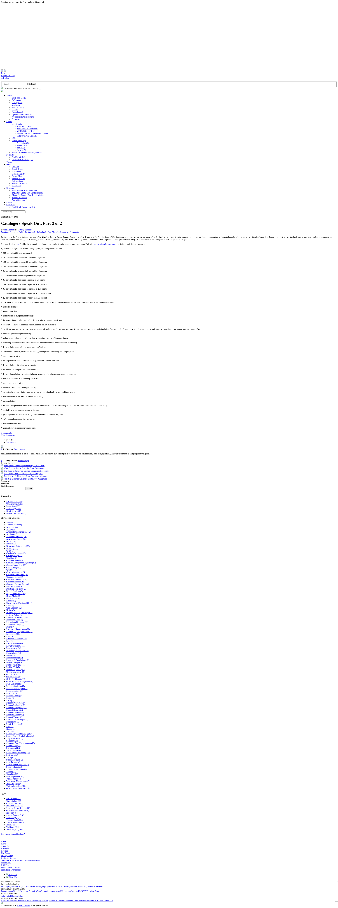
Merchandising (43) (14, 658)
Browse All (21, 150)
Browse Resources (19, 197)
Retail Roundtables (9, 901)
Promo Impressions (86, 886)
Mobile (15, 110)
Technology (17, 119)
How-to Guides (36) (14, 806)
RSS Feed (5, 865)
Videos (9, 162)
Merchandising (18, 107)
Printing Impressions (9, 886)
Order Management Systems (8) (19, 681)
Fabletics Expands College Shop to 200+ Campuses (25, 479)
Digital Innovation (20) (15, 593)
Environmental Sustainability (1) (19, 603)
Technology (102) (13, 508)
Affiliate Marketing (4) (15, 525)
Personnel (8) (11, 693)
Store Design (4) (13, 762)
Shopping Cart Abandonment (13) (20, 743)
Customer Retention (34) (16, 579)
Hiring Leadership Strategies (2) (19, 612)
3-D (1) (9, 522)
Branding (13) (12, 548)
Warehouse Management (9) (18, 781)
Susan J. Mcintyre (19, 183)
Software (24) (12, 755)
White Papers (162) (14, 829)
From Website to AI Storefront (24, 190)
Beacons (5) (11, 544)
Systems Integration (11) (16, 769)
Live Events (17, 124)
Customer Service (8, 858)
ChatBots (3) (11, 558)
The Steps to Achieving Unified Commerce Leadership (27, 471)
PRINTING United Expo (88, 891)
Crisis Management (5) (15, 572)
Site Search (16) (13, 748)
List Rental (5, 853)
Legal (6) (10, 636)
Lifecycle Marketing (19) (16, 639)
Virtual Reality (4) (13, 779)
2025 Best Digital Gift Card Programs (27, 193)
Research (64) (12, 813)
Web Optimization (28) (15, 786)
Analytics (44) (12, 527)
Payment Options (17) (15, 686)
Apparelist (98, 886)
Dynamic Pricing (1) (14, 598)
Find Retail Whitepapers (11, 870)
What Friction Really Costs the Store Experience (24, 468)
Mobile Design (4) (14, 662)
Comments (74, 232)
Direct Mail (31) (13, 596)
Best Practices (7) (13, 798)
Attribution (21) (12, 534)
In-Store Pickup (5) (14, 615)
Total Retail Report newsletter (24, 207)
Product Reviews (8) (15, 712)
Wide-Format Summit (45, 891)
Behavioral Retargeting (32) (18, 546)
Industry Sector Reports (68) (18, 808)
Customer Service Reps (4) (17, 584)
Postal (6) (10, 698)
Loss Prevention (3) (14, 643)
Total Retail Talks (19, 157)
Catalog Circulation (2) (15, 553)
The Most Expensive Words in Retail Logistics (23, 473)
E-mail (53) (11, 601)
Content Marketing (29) (16, 565)
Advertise (5, 78)
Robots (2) (10, 729)
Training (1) (11, 772)
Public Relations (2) (14, 724)
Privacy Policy (7, 855)
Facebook (12, 874)
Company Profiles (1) (15, 803)
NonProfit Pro (17, 896)
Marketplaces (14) (13, 653)
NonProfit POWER (90, 901)
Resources (10, 188)
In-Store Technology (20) (16, 617)
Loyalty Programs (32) (15, 646)
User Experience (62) (15, 776)
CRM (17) (10, 551)
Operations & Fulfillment (22, 114)
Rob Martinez (17, 181)
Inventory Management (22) (18, 629)
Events (9, 121)
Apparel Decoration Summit (66, 891)
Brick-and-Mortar (19, 98)
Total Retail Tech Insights (22, 159)
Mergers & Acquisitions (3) (17, 660)
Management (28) (13, 648)
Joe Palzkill (16, 186)
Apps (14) (10, 529)
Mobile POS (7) (13, 667)
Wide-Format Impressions (66, 886)
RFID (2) (10, 726)
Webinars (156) (12, 827)
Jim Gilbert (16, 171)
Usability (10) (12, 774)
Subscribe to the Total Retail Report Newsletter (20, 860)
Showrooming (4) (13, 745)
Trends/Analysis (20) (15, 822)
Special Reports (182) (15, 815)
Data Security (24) (14, 586)
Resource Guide (8, 75)
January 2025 (22, 145)
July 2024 (21, 148)
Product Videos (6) (14, 717)
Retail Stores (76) (13, 511)
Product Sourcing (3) (15, 715)
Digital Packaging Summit (24, 891)
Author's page (19, 449)
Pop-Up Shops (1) (14, 696)
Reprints (4, 851)
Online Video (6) (13, 677)
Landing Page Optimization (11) (19, 631)
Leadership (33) (13, 634)
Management (17, 102)
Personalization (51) (14, 691)
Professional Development (23, 117)
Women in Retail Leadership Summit (32, 901)
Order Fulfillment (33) (15, 679)
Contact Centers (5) (14, 560)
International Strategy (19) (17, 622)
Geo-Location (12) (14, 608)
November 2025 (23, 143)
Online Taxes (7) (13, 674)
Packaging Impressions (45, 886)
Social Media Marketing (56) (18, 753)
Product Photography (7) (16, 707)
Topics (9, 95)
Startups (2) (11, 757)
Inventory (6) (11, 627)
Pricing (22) (11, 700)
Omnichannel (17, 112)
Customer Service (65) (15, 582)
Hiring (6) (10, 610)
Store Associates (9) (14, 760)
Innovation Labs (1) (14, 620)
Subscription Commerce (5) (17, 764)
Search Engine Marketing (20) (19, 734)
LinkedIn (12, 877)
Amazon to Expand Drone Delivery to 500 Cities (24, 465)
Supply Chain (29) (14, 767)
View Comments (8, 435)
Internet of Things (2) (15, 624)
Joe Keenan (9, 230)
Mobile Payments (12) (15, 669)
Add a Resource (18, 200)
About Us (5, 846)
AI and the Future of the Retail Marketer (28, 195)
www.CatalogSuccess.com (105, 244)
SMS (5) (9, 731)
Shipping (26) (12, 741)
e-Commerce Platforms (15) (17, 788)
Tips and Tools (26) (14, 820)
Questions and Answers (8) (17, 810)
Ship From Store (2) (14, 738)
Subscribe (10, 205)
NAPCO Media (23, 906)
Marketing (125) (13, 506)
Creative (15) (11, 570)
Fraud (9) (10, 605)
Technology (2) (12, 817)
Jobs (3, 73)
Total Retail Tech (24, 126)
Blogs (8, 164)
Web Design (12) (13, 783)
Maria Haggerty (18, 174)
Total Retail (6, 896)
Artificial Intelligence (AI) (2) (18, 532)
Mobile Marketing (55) (15, 665)
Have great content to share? (13, 834)
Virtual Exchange (19, 140)
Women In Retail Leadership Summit (32, 133)
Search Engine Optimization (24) (20, 736)
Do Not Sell (6, 863)
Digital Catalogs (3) (14, 591)
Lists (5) (9, 641)
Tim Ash (15, 167)
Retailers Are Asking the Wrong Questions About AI (25, 476)
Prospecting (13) (13, 722)
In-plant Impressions (27, 886)
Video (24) (10, 825)
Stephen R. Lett (18, 178)
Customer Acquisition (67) (17, 574)
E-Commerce (17, 100)
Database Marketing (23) (16, 589)
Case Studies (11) (13, 801)
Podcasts (10, 155)
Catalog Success (25, 230)
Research (10, 202)
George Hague (18, 176)
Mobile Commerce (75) (16, 513)
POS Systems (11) (14, 684)
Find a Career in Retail (10, 867)
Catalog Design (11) (14, 555)
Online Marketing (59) (15, 672)
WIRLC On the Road (26, 131)
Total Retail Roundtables (27, 129)
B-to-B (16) (11, 541)
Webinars (15, 138)
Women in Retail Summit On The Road (65, 901)
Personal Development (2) (17, 688)
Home (3, 841)
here (17, 244)
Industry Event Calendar (27, 136)
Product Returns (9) (14, 710)
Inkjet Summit (7, 891)
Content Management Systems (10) (21, 563)
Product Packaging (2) (15, 705)
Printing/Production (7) (15, 703)
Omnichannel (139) (14, 504)
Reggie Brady (17, 169)
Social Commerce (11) (15, 750)
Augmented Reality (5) (15, 539)
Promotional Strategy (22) (17, 719)
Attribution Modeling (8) (16, 536)
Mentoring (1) (12, 655)
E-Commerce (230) (14, 501)
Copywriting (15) (13, 567)
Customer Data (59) (14, 577)
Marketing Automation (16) (17, 650)
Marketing (16, 105)
